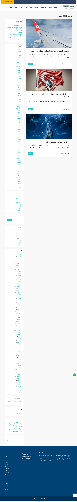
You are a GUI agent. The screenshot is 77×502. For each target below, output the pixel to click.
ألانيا (21, 423)
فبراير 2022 (19, 137)
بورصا (21, 426)
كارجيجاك (19, 429)
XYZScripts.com (43, 501)
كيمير (21, 431)
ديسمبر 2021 (19, 141)
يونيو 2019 (19, 181)
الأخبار (27, 7)
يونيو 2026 (19, 51)
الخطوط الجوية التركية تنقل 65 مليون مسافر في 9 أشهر (50, 51)
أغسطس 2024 (18, 89)
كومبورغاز (11, 429)
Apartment (8, 401)
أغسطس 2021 (18, 146)
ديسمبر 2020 (19, 162)
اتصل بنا (11, 7)
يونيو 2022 (19, 129)
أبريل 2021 (19, 154)
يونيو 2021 (19, 150)
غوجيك (12, 428)
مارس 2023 (19, 114)
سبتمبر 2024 (19, 87)
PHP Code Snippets (34, 501)
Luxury (18, 402)
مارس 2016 (19, 187)
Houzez (16, 402)
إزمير (14, 423)
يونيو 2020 (19, 166)
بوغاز (19, 426)
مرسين (16, 431)
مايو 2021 (19, 152)
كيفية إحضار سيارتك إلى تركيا (27, 465)
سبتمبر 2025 (19, 64)
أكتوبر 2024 (19, 85)
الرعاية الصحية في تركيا (26, 456)
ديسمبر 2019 (19, 171)
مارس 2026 (19, 55)
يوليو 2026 (19, 49)
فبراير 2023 (19, 116)
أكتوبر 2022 (19, 122)
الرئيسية (55, 7)
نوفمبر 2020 (19, 164)
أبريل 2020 (19, 168)
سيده (14, 426)
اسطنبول (15, 425)
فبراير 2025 (19, 78)
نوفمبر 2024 (19, 83)
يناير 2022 (19, 139)
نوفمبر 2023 (19, 102)
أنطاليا (17, 423)
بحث (9, 220)
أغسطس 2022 (18, 125)
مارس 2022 (19, 135)
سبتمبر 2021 (19, 145)
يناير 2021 (19, 160)
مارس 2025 (19, 76)
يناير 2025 (19, 79)
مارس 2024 (19, 99)
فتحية (9, 428)
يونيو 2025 (19, 70)
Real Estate (19, 200)
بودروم (10, 425)
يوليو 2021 (19, 148)
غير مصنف (19, 210)
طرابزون (17, 428)
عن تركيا (22, 7)
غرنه (14, 428)
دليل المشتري (43, 7)
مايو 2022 (19, 131)
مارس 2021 (19, 156)
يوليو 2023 (19, 110)
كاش (16, 429)
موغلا (14, 431)
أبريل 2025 (19, 74)
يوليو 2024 (19, 91)
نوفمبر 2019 (19, 173)
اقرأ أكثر (30, 63)
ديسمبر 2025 (19, 58)
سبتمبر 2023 (19, 106)
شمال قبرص (7, 468)
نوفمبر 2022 (19, 120)
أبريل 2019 (19, 185)
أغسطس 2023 (18, 108)
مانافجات (19, 431)
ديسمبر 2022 (19, 118)
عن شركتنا (16, 7)
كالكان (14, 429)
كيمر (8, 429)
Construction (18, 198)
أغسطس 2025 (18, 66)
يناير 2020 (19, 169)
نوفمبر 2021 (19, 143)
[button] (7, 2)
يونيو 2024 (19, 93)
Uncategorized (18, 202)
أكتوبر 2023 (19, 104)
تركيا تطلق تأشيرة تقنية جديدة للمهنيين (56, 142)
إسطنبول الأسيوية (8, 472)
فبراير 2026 (19, 57)
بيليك (17, 426)
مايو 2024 (19, 95)
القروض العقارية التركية (26, 458)
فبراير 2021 (19, 158)
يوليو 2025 (19, 68)
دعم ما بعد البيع (24, 460)
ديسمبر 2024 (19, 81)
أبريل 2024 (19, 97)
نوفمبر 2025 (19, 60)
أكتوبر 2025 (19, 62)
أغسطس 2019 (18, 177)
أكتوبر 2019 (19, 175)
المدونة (31, 7)
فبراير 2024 (19, 101)
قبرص (21, 429)
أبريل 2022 (19, 133)
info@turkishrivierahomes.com (46, 460)
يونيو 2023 (19, 112)
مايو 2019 (19, 183)
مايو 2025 (19, 72)
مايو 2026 (19, 53)
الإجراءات (36, 7)
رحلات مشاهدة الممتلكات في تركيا (27, 462)
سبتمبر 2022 (19, 124)
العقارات (50, 7)
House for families (19, 401)
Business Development (14, 401)
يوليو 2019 (19, 179)
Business (19, 196)
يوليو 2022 (19, 127)
